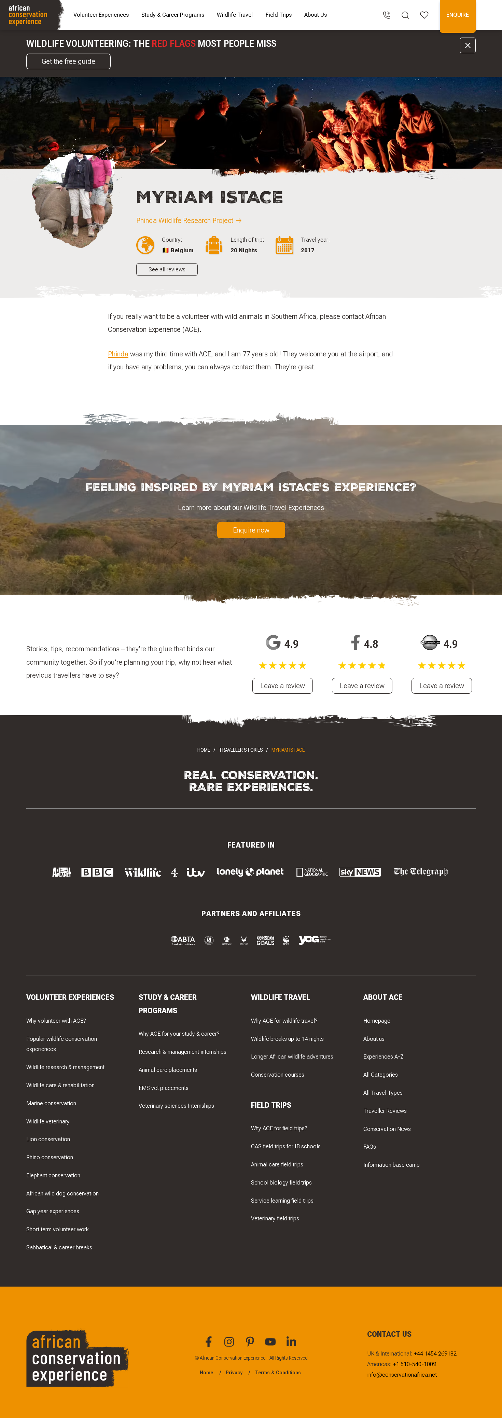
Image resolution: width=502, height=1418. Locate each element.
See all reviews (167, 269)
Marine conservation (51, 1103)
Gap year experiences (52, 1211)
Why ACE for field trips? (279, 1128)
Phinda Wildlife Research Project (184, 220)
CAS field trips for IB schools (286, 1146)
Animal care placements (168, 1069)
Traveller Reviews (385, 1110)
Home (203, 750)
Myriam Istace (288, 750)
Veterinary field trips (275, 1218)
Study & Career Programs (172, 14)
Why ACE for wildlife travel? (284, 1020)
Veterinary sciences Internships (176, 1105)
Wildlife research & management (65, 1067)
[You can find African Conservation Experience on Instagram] (230, 1345)
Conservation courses (277, 1074)
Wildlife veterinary (48, 1121)
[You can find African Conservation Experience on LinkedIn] (292, 1345)
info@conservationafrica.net (402, 1374)
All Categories (380, 1074)
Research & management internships (182, 1051)
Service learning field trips (282, 1200)
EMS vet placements (164, 1087)
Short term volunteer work (57, 1229)
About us (374, 1038)
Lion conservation (48, 1139)
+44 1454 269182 (435, 1353)
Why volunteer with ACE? (56, 1020)
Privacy (234, 1372)
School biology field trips (281, 1182)
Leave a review (282, 685)
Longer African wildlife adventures (292, 1056)
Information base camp (391, 1164)
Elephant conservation (53, 1175)
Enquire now (251, 530)
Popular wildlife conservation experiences (61, 1044)
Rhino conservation (49, 1157)
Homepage (376, 1020)
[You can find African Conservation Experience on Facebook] (209, 1345)
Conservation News (387, 1128)
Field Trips (279, 14)
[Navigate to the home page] (33, 15)
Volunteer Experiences (101, 14)
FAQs (369, 1146)
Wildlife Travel (235, 14)
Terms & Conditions (278, 1372)
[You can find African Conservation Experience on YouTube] (271, 1345)
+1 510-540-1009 (414, 1364)
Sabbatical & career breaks (59, 1247)
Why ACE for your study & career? (179, 1033)
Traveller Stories (241, 750)
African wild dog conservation (62, 1193)
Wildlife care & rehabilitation (60, 1085)
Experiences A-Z (383, 1056)
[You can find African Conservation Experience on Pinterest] (251, 1345)
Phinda (118, 354)
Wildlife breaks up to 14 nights (287, 1038)
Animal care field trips (277, 1164)
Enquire (457, 14)
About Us (315, 14)
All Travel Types (383, 1092)
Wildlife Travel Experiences (283, 507)
